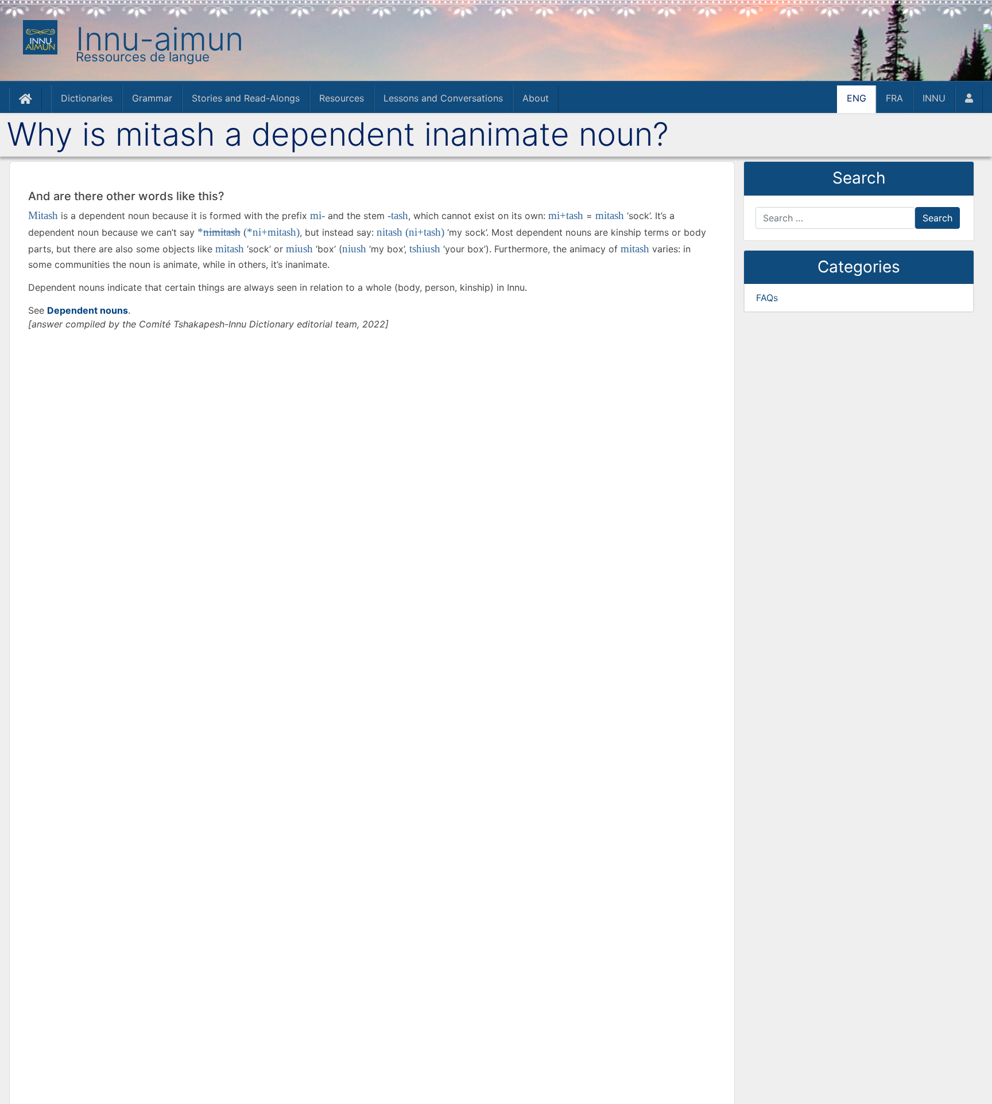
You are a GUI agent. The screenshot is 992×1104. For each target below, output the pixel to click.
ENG (856, 98)
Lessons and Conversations (443, 98)
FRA (894, 98)
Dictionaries (87, 98)
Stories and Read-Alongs (246, 98)
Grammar (152, 98)
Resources (341, 98)
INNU (934, 98)
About (535, 98)
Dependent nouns (87, 310)
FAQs (767, 297)
